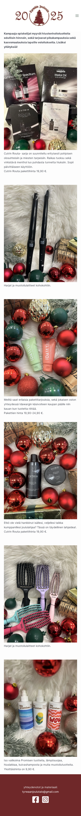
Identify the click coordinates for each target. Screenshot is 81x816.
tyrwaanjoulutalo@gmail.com (40, 791)
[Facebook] (35, 799)
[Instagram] (45, 799)
